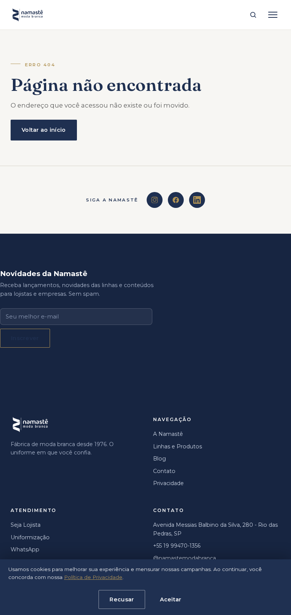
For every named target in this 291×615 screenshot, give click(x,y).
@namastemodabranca (184, 558)
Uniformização (30, 537)
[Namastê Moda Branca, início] (28, 14)
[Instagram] (155, 200)
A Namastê (168, 434)
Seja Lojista (26, 524)
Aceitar (170, 599)
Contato (164, 471)
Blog (159, 458)
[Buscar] (253, 15)
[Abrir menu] (272, 15)
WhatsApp (25, 549)
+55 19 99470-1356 (176, 545)
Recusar (122, 599)
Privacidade (168, 483)
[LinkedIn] (197, 200)
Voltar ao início (44, 129)
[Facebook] (176, 200)
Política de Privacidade (93, 577)
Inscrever (25, 338)
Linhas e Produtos (177, 446)
